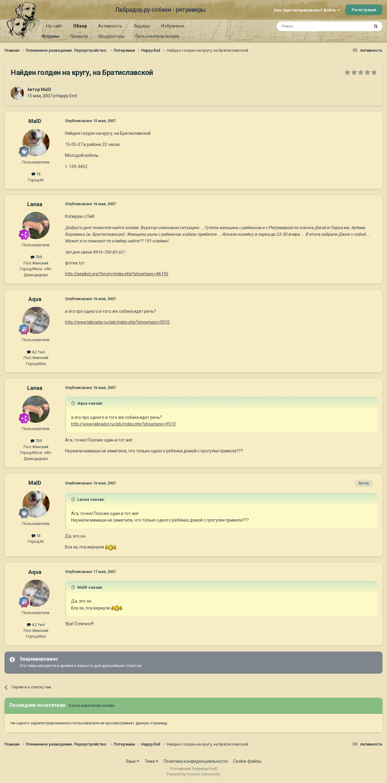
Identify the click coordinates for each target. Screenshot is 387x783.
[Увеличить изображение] (110, 547)
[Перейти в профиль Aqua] (36, 320)
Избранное (172, 26)
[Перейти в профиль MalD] (17, 93)
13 (38, 174)
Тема (150, 761)
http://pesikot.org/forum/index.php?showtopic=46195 (116, 273)
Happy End (67, 95)
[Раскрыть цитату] (73, 403)
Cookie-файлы (247, 761)
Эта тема (353, 26)
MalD (46, 89)
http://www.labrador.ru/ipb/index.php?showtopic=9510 (117, 322)
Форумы (51, 36)
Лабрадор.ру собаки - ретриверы (160, 9)
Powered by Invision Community (193, 774)
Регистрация (364, 10)
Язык (131, 761)
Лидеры (141, 26)
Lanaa (34, 204)
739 (38, 257)
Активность (110, 26)
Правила (79, 36)
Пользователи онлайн (157, 36)
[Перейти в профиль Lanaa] (36, 225)
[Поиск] (375, 26)
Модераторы (112, 36)
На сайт (54, 26)
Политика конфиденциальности (196, 761)
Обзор (80, 26)
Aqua (34, 299)
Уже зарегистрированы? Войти (305, 10)
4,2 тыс (38, 352)
